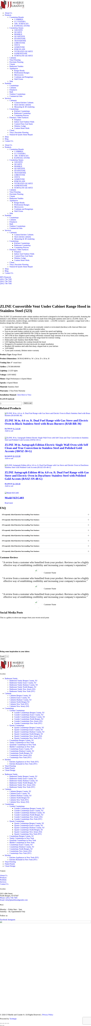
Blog (6, 139)
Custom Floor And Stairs (23, 124)
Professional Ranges (21, 73)
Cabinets (12, 58)
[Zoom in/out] (1, 1023)
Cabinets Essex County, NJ (19, 698)
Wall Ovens (18, 79)
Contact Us (9, 141)
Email (2, 656)
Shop (7, 137)
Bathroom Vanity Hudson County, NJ (23, 685)
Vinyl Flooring (14, 60)
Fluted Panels (10, 768)
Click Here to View (24, 395)
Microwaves (18, 75)
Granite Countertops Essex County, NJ (28, 715)
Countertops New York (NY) (20, 757)
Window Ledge (20, 126)
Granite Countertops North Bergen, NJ (28, 719)
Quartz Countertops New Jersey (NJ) (28, 736)
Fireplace (17, 120)
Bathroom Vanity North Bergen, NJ (22, 687)
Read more (9, 503)
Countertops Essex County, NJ (20, 749)
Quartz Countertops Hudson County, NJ (29, 732)
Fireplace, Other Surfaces (18, 118)
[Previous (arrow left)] (1, 1025)
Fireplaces (13, 90)
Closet (11, 130)
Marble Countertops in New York (21, 747)
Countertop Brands (16, 17)
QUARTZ (18, 32)
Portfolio (8, 83)
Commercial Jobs (15, 96)
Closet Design (10, 770)
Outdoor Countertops (17, 94)
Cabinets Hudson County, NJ (20, 700)
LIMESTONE (19, 43)
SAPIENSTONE (20, 54)
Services (8, 98)
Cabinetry (13, 100)
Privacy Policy (47, 1015)
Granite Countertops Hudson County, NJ (29, 717)
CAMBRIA (18, 19)
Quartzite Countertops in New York (22, 745)
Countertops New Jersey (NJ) (20, 755)
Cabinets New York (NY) (19, 704)
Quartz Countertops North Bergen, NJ (28, 734)
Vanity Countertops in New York (21, 742)
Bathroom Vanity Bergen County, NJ (23, 681)
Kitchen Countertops (22, 111)
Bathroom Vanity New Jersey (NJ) (22, 689)
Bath (11, 92)
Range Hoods (19, 71)
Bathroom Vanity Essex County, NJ (22, 683)
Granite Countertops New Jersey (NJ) (28, 721)
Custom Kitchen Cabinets (23, 103)
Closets (12, 64)
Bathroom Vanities (16, 66)
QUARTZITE (19, 36)
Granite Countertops (17, 710)
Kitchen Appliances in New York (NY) (24, 762)
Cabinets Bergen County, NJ (20, 696)
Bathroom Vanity (11, 678)
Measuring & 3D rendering (24, 107)
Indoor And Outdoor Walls (24, 122)
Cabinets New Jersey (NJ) (19, 706)
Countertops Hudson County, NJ (21, 751)
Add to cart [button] (9, 431)
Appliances (13, 68)
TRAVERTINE (20, 41)
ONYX (17, 45)
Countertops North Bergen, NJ (20, 753)
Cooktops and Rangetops (23, 77)
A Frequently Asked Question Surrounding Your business (20, 514)
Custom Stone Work (21, 128)
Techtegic (13, 1019)
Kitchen (8, 760)
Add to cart (28, 403)
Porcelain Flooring (16, 62)
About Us (8, 13)
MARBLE (18, 34)
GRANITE (18, 30)
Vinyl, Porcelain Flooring (18, 132)
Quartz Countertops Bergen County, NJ (29, 728)
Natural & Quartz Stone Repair (21, 135)
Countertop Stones (16, 28)
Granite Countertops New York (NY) (28, 723)
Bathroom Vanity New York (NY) (22, 691)
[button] (45, 514)
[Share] (6, 1023)
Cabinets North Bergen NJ (19, 702)
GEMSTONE (20, 47)
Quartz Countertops (16, 725)
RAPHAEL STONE (22, 26)
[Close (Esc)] (8, 1023)
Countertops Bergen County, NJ (21, 740)
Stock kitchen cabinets (22, 105)
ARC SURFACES (21, 24)
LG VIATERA (20, 22)
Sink (11, 81)
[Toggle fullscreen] (3, 1023)
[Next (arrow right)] (3, 1025)
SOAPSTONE (19, 39)
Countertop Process (21, 115)
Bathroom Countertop (22, 113)
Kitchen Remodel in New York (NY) (23, 764)
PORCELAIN (19, 49)
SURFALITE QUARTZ (23, 56)
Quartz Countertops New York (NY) (28, 738)
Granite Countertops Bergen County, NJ (29, 713)
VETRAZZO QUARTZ (23, 51)
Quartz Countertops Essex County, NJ (28, 730)
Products (8, 15)
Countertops (14, 86)
